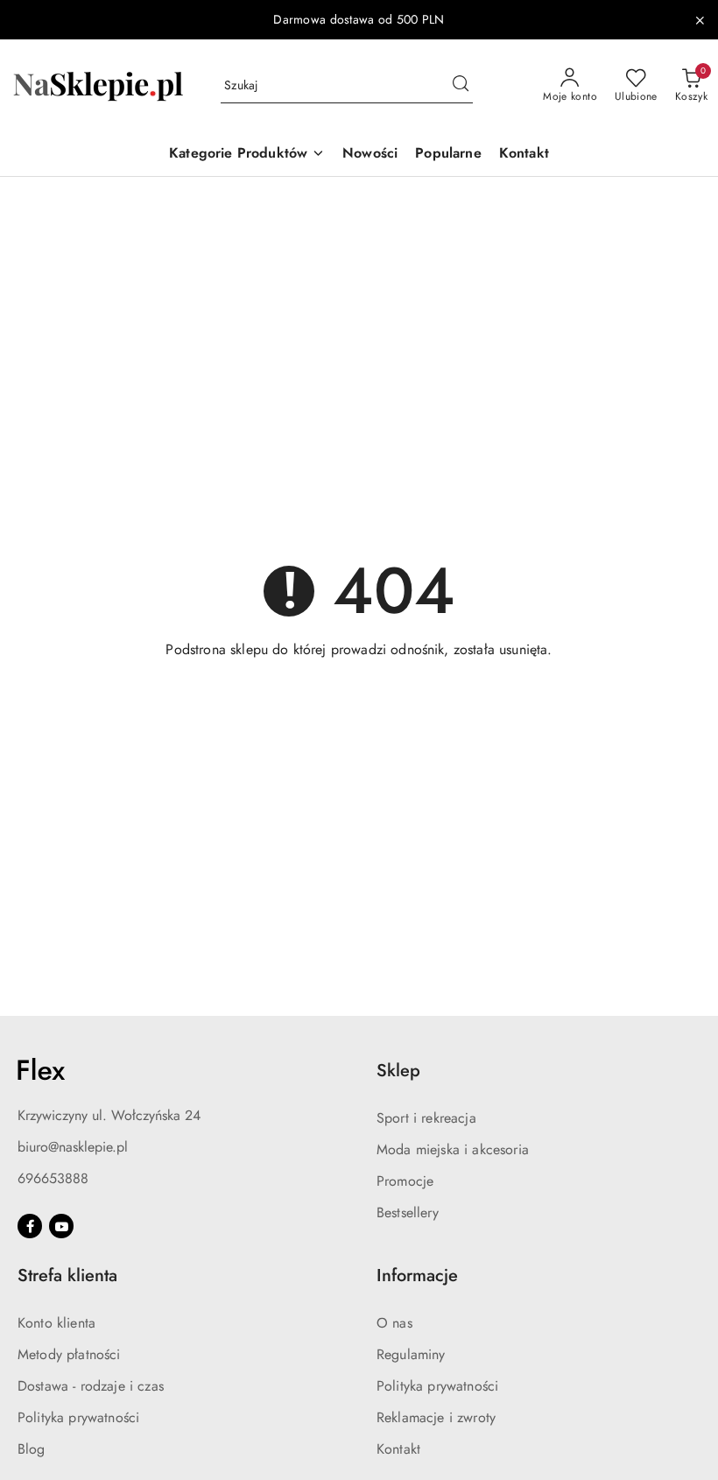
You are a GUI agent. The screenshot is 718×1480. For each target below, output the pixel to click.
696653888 (53, 1178)
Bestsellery (408, 1212)
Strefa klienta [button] (67, 1275)
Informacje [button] (417, 1275)
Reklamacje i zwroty (436, 1417)
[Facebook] (30, 1226)
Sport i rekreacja (426, 1118)
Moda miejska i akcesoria (453, 1149)
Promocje (405, 1181)
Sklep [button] (398, 1070)
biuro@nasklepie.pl (73, 1147)
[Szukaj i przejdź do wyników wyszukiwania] (460, 86)
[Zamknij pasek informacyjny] (699, 20)
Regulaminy (411, 1354)
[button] (247, 154)
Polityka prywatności (78, 1417)
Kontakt (398, 1449)
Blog (32, 1449)
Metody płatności (69, 1354)
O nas (394, 1323)
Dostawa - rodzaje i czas (91, 1386)
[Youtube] (61, 1226)
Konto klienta (56, 1323)
